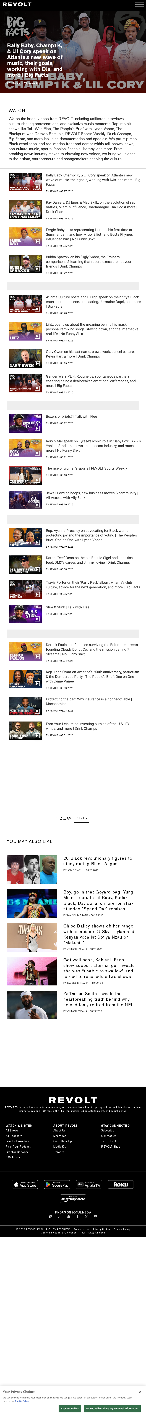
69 (69, 818)
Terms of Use (82, 1229)
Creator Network (17, 1152)
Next (81, 818)
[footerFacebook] (77, 1218)
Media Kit (59, 1146)
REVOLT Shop (110, 1146)
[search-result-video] (25, 182)
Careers (58, 1152)
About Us (59, 1130)
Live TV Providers (17, 1141)
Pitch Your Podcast (18, 1146)
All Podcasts (14, 1136)
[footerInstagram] (51, 1218)
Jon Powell (75, 870)
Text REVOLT (110, 1141)
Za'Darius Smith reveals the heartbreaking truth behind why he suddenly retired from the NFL (98, 999)
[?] (32, 869)
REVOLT (16, 82)
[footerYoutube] (95, 1218)
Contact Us (108, 1136)
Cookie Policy (122, 1229)
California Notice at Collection (59, 1232)
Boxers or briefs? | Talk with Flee (71, 416)
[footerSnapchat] (69, 1218)
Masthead (59, 1136)
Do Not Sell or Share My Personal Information (112, 1408)
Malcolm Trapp (77, 915)
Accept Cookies (70, 1408)
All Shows (12, 1130)
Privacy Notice (101, 1229)
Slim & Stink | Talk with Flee (68, 607)
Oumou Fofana (77, 949)
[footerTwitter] (86, 1218)
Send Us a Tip (62, 1141)
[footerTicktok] (60, 1218)
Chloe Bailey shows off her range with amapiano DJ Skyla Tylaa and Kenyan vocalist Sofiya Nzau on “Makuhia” (98, 934)
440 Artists (13, 1157)
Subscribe (107, 1130)
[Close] (140, 1392)
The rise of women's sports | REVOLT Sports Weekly (86, 468)
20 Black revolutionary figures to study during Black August (97, 860)
